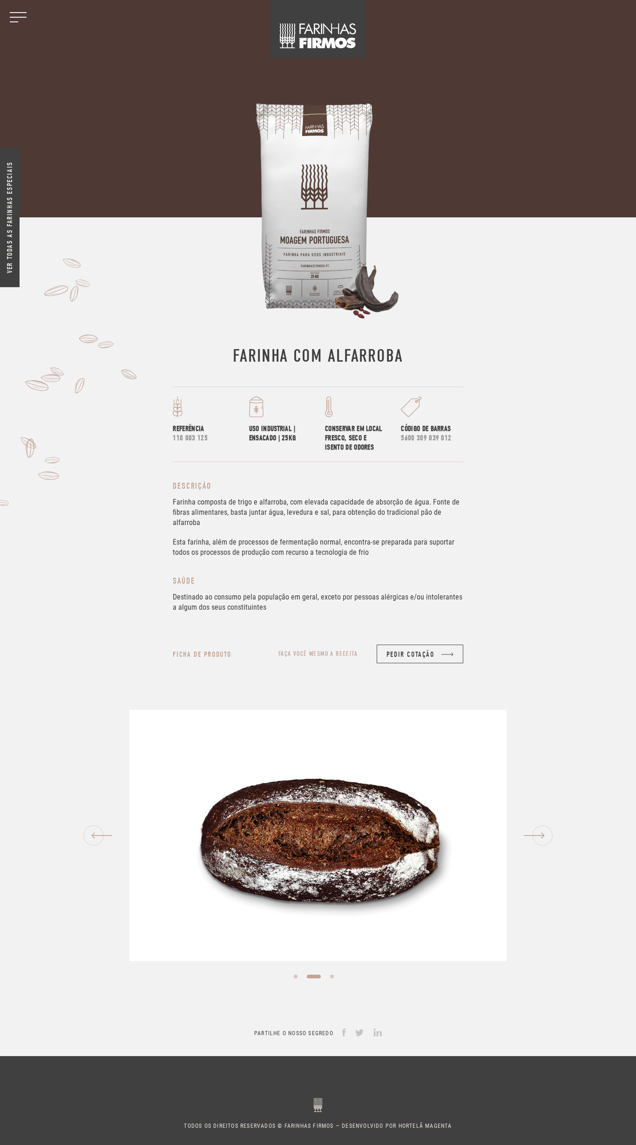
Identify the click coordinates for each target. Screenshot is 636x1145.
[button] (97, 835)
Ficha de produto (202, 654)
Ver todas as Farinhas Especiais (10, 217)
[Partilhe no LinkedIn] (377, 1032)
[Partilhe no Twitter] (360, 1032)
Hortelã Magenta (425, 1125)
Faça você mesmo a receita (318, 654)
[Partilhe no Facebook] (344, 1032)
